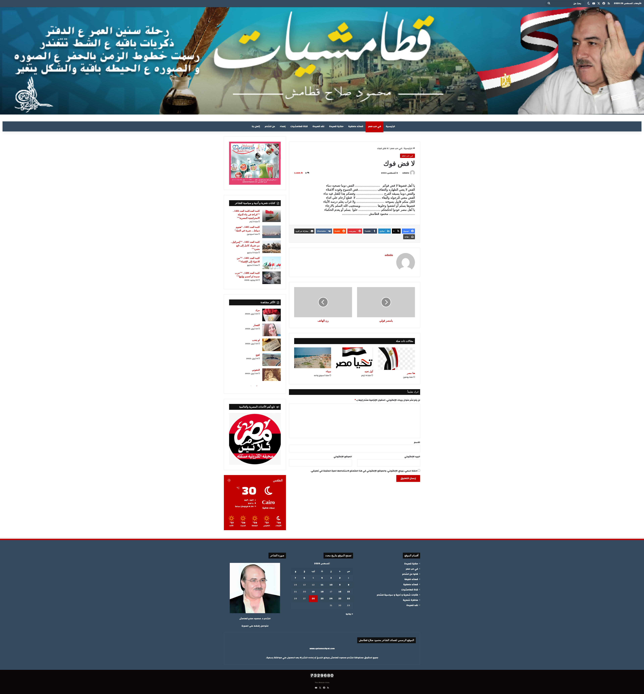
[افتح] (271, 359)
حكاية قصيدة (336, 126)
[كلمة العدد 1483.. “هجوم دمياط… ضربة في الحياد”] (271, 232)
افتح (258, 355)
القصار (256, 325)
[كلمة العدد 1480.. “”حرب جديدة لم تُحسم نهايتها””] (271, 277)
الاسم (417, 442)
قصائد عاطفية (355, 126)
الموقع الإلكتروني (343, 457)
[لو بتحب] (271, 345)
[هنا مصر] (396, 358)
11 (322, 585)
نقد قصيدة (318, 126)
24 (331, 599)
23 (339, 599)
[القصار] (271, 330)
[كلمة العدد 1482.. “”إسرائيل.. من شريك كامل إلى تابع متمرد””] (271, 246)
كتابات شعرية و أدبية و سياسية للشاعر (397, 595)
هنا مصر (411, 373)
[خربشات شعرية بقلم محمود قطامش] (322, 61)
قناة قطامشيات (299, 126)
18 (322, 592)
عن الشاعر (270, 126)
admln (405, 173)
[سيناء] (312, 357)
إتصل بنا (256, 126)
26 (313, 599)
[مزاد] (271, 315)
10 (331, 585)
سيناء (328, 371)
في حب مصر (374, 126)
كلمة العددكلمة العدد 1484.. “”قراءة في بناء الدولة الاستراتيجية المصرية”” (246, 214)
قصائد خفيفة (411, 579)
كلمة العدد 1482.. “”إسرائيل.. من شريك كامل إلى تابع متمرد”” (245, 245)
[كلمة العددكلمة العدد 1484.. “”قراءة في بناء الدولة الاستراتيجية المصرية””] (271, 215)
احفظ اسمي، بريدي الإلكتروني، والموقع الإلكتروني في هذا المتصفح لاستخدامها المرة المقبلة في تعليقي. (363, 471)
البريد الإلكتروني (412, 457)
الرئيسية (390, 126)
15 (348, 592)
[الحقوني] (271, 374)
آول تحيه (369, 371)
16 (339, 592)
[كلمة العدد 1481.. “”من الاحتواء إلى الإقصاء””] (271, 263)
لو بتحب (256, 340)
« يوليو (349, 614)
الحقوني (256, 370)
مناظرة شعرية (410, 600)
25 (322, 599)
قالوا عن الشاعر (410, 574)
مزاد (257, 310)
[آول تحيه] (354, 357)
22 (348, 599)
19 (313, 592)
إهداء (283, 126)
